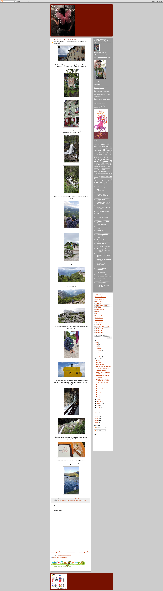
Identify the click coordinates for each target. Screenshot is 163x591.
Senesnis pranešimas (84, 552)
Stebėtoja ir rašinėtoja (102, 280)
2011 (96, 418)
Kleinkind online (99, 318)
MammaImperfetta (101, 248)
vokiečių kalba (103, 179)
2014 (96, 412)
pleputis (107, 171)
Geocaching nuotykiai (99, 88)
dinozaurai (96, 156)
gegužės (99, 401)
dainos (99, 152)
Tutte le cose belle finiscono (103, 232)
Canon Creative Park (100, 301)
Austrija (59, 500)
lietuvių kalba (105, 164)
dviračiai (106, 157)
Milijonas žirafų (105, 144)
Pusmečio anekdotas (101, 215)
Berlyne (98, 360)
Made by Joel (100, 239)
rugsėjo (99, 354)
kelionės (105, 161)
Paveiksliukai (98, 324)
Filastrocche (98, 303)
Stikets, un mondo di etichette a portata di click (103, 251)
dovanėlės (96, 157)
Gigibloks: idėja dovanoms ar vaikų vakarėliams (103, 271)
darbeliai (109, 152)
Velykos (96, 146)
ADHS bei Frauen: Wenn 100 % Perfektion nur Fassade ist (103, 245)
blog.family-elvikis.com (103, 211)
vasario (99, 407)
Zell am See (62, 502)
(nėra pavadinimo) (98, 84)
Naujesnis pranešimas (56, 552)
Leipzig (98, 390)
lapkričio (99, 350)
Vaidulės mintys (101, 278)
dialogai (107, 154)
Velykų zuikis (105, 146)
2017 (96, 345)
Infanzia (97, 311)
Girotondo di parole (99, 309)
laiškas (96, 164)
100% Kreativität (99, 295)
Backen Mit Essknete (100, 297)
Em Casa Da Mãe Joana (103, 217)
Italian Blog (100, 230)
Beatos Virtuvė (100, 206)
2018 (96, 343)
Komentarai (99, 430)
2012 (96, 416)
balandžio (99, 403)
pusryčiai (104, 173)
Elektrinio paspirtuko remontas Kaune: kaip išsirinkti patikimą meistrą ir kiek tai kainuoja (104, 202)
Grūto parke (99, 362)
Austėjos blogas (101, 199)
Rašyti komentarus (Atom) (64, 555)
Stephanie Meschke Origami (102, 326)
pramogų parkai (97, 173)
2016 (96, 347)
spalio (98, 352)
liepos (98, 358)
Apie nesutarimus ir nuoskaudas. (102, 91)
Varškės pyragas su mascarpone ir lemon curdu (103, 265)
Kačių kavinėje (100, 388)
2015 (96, 410)
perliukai (96, 169)
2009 (96, 422)
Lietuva (105, 143)
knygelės (97, 163)
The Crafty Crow (99, 328)
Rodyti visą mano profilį (101, 54)
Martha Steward (99, 320)
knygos (107, 163)
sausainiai (100, 174)
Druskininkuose (100, 364)
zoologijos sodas (98, 180)
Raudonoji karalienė (101, 224)
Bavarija (64, 500)
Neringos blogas (101, 263)
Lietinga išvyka (100, 397)
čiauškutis (107, 180)
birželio (99, 399)
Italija (99, 143)
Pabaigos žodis (100, 190)
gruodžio (99, 348)
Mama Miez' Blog (101, 243)
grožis (68, 500)
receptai (109, 173)
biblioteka (97, 150)
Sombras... (99, 219)
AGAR (98, 189)
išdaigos (96, 161)
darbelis (100, 154)
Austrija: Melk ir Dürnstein (102, 382)
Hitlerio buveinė (74, 500)
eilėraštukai (96, 159)
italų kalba (106, 159)
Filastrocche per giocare (101, 305)
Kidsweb (97, 313)
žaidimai (105, 182)
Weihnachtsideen (99, 330)
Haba (95, 143)
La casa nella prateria (102, 234)
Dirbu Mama (100, 213)
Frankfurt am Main (100, 392)
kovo (98, 405)
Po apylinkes (99, 394)
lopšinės (96, 166)
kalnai (80, 500)
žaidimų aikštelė (98, 184)
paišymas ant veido (105, 166)
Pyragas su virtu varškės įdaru (104, 276)
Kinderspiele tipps (99, 315)
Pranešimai (98, 427)
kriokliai (84, 500)
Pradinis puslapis (71, 552)
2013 (96, 414)
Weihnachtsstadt (99, 332)
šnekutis (96, 182)
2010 (96, 420)
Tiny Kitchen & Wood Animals (103, 241)
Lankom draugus (100, 386)
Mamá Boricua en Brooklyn (104, 254)
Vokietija (56, 502)
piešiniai (103, 169)
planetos (101, 171)
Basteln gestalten (99, 299)
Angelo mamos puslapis (62, 7)
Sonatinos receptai (102, 274)
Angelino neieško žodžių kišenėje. (102, 99)
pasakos (96, 168)
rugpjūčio (99, 356)
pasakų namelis (106, 168)
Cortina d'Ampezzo (101, 370)
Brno (97, 384)
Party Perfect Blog (99, 322)
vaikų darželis (106, 177)
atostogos (105, 148)
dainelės (109, 150)
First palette (98, 307)
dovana (106, 156)
